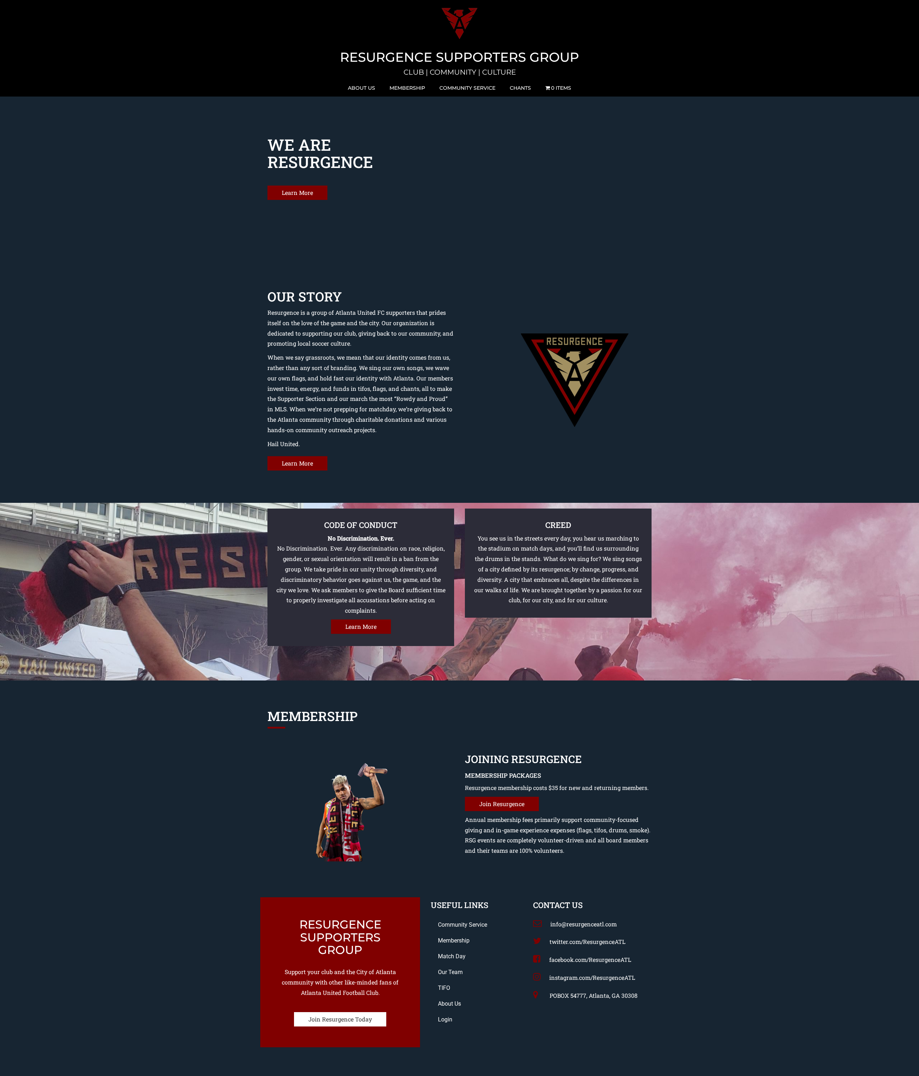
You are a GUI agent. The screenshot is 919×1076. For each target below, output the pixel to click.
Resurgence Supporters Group (459, 57)
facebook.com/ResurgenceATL (590, 959)
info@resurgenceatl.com (583, 924)
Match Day (452, 956)
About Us (361, 88)
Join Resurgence (501, 804)
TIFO (444, 987)
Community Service (467, 88)
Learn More (297, 192)
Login (445, 1019)
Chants (520, 88)
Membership (407, 88)
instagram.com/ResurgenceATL (592, 977)
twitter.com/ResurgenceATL (587, 941)
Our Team (450, 972)
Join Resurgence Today (340, 1019)
